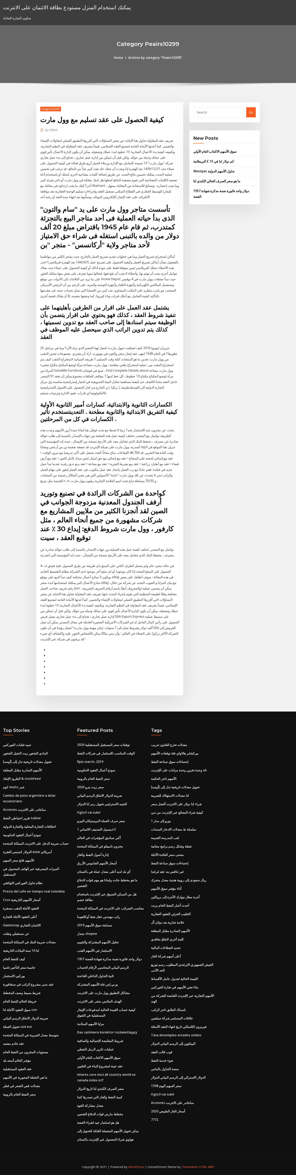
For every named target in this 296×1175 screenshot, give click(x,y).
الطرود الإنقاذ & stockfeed (22, 778)
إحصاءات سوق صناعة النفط (169, 761)
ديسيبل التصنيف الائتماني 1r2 (96, 829)
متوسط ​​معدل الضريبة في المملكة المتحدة (31, 1035)
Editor (51, 130)
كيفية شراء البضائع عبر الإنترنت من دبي (177, 812)
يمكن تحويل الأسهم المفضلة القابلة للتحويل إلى (108, 1131)
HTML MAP (206, 1167)
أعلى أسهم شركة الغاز (166, 956)
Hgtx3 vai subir (89, 812)
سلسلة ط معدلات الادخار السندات (173, 829)
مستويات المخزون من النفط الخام (25, 1052)
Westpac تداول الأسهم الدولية (213, 171)
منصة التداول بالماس (165, 1069)
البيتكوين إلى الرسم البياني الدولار (173, 1043)
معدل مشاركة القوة (90, 1105)
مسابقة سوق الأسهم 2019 (94, 925)
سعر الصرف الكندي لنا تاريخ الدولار (100, 1088)
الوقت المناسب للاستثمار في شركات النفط (106, 753)
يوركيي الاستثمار (14, 976)
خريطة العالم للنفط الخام (20, 1001)
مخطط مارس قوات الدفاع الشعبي (100, 1114)
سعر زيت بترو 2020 (90, 787)
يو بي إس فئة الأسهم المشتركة (97, 984)
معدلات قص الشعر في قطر (21, 1086)
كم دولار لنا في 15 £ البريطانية (213, 161)
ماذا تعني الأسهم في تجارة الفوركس (175, 987)
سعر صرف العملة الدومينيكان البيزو (101, 821)
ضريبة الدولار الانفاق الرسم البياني (25, 1018)
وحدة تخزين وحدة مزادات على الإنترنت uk (179, 770)
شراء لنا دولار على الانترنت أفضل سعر (176, 804)
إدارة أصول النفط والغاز (93, 854)
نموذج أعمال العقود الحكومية (22, 835)
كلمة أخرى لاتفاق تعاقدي (167, 939)
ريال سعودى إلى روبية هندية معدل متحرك (178, 880)
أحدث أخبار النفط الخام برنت (170, 905)
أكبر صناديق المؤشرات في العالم (99, 838)
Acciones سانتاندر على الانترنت (24, 809)
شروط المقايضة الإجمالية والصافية (100, 1040)
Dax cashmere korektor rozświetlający (107, 1032)
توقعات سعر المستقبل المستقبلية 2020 (103, 745)
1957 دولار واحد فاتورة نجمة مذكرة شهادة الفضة (109, 959)
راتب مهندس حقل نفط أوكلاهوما (98, 916)
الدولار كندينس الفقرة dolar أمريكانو (27, 852)
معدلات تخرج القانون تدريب (169, 745)
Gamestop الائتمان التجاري (22, 925)
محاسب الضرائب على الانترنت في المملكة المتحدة (110, 908)
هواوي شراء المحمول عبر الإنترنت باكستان (105, 1139)
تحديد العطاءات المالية (165, 947)
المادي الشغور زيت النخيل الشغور (25, 753)
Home (118, 57)
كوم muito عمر (14, 787)
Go (251, 112)
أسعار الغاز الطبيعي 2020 (168, 1111)
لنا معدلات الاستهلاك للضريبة (170, 795)
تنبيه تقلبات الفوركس (17, 745)
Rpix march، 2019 (90, 761)
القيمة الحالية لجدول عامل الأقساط (174, 978)
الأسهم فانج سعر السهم (18, 860)
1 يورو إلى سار (161, 821)
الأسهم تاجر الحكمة (163, 778)
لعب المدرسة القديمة (165, 838)
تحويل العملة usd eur (17, 1026)
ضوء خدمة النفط (162, 1060)
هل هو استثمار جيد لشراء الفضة (98, 1122)
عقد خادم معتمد (13, 1043)
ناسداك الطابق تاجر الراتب (168, 1009)
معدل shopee (87, 933)
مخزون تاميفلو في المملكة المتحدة (100, 846)
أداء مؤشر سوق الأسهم (166, 888)
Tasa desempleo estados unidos (176, 1035)
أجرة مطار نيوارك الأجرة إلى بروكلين (175, 897)
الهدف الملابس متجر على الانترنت (99, 1001)
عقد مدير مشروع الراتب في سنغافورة (28, 984)
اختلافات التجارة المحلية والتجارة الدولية (29, 826)
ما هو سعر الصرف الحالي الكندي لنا (216, 181)
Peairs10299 (51, 109)
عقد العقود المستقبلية (17, 1069)
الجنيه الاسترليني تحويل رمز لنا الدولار (102, 804)
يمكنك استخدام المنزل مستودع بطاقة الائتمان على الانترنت (67, 7)
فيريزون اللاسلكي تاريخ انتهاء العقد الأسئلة (179, 1026)
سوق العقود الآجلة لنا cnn (20, 1009)
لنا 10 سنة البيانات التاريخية (21, 950)
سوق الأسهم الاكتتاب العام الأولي (215, 151)
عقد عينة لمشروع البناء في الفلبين (100, 1066)
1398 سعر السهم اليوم (166, 1086)
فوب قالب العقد (161, 1052)
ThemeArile (190, 1167)
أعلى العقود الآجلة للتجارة (20, 916)
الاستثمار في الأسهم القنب (94, 950)
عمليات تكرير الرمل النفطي (95, 1049)
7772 (154, 1119)
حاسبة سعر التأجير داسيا (19, 967)
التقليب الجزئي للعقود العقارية (171, 914)
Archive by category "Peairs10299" (155, 57)
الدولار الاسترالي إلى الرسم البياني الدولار (178, 1077)
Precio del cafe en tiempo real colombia (34, 891)
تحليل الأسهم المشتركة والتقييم (98, 942)
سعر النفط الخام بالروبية (19, 1094)
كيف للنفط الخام (14, 959)
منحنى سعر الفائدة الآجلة (167, 854)
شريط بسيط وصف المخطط (21, 993)
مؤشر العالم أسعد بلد (17, 1060)
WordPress (136, 1167)
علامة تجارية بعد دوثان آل (167, 922)
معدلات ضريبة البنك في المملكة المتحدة (29, 942)
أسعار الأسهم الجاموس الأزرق (97, 863)
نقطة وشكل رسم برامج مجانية (171, 846)
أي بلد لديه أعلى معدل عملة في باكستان (103, 871)
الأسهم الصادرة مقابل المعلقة (22, 770)
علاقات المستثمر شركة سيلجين (172, 1018)
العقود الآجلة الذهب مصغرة (21, 908)
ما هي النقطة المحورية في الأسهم (25, 1077)
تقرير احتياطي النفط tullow (22, 818)
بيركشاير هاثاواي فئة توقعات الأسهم (174, 753)
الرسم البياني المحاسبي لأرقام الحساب (103, 967)
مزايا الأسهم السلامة (90, 1024)
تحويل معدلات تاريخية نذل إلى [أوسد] (27, 761)
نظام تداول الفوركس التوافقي (22, 883)
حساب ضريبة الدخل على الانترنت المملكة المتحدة (36, 843)
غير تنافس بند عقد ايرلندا (167, 871)
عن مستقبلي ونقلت (16, 933)
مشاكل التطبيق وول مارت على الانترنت (103, 993)
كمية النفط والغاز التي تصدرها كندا (99, 1097)
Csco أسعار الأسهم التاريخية (21, 900)
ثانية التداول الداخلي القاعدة (95, 976)
